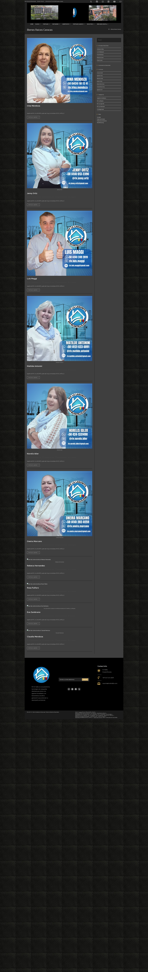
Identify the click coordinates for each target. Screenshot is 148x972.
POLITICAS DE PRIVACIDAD (30, 1)
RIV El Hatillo (109, 714)
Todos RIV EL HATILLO (108, 715)
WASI (104, 717)
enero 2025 (99, 81)
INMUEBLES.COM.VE (101, 713)
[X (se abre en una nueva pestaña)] (92, 2)
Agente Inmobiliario (60, 109)
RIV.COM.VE (93, 713)
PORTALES (77, 713)
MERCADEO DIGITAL (98, 717)
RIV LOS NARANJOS (85, 714)
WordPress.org (100, 122)
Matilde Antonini (34, 366)
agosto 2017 (99, 89)
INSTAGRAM (77, 714)
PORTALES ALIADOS (79, 716)
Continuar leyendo (34, 117)
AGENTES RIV (78, 715)
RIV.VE (93, 712)
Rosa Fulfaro (33, 588)
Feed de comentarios (102, 120)
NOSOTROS (77, 717)
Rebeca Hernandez (36, 566)
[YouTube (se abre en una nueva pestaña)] (115, 2)
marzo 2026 (100, 72)
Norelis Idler (33, 454)
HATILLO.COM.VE (101, 716)
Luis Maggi (32, 278)
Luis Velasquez (100, 51)
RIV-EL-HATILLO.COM (86, 712)
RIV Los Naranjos (101, 106)
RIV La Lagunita (70, 109)
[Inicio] (108, 29)
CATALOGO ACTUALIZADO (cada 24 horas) (54, 1)
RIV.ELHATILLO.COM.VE (85, 713)
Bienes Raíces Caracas (116, 29)
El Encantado (86, 716)
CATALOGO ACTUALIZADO (111, 717)
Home (76, 712)
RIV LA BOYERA (93, 714)
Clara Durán (100, 60)
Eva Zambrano (33, 612)
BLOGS (80, 712)
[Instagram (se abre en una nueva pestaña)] (103, 2)
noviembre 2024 (101, 86)
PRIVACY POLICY (40, 1)
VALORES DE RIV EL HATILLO (86, 717)
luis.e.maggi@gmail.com (35, 109)
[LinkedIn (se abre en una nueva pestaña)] (109, 2)
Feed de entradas (101, 119)
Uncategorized (100, 109)
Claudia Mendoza (35, 636)
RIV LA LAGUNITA (101, 714)
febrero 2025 (100, 78)
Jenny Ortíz (32, 193)
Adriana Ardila (100, 49)
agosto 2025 (100, 75)
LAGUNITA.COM (93, 716)
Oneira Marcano (34, 541)
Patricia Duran (100, 57)
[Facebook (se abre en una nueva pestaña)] (98, 2)
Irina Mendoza (33, 106)
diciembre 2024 (100, 84)
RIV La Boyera (71, 616)
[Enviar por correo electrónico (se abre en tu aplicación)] (119, 2)
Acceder (99, 117)
